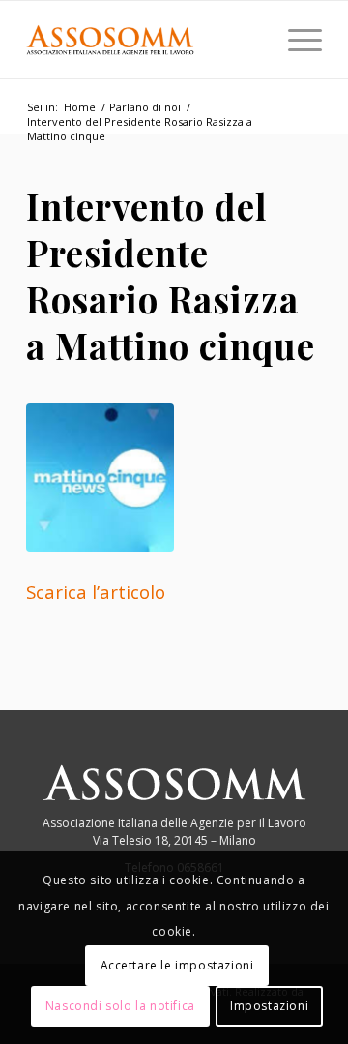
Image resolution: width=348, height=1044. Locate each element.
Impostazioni (269, 1006)
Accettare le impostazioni (177, 965)
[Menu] (295, 39)
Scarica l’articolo (95, 592)
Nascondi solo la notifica (120, 1006)
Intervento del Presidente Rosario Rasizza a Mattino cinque (170, 275)
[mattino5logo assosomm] (174, 477)
